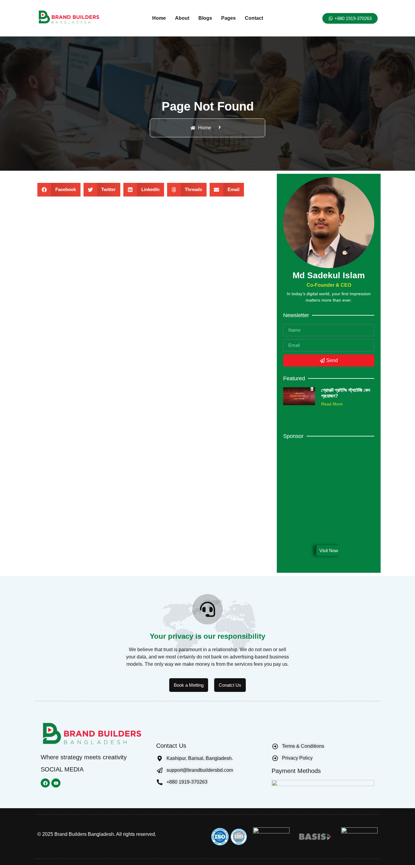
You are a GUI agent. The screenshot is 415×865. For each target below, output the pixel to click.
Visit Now (328, 550)
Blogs (205, 18)
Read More (332, 404)
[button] (59, 190)
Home (159, 18)
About (182, 18)
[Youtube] (55, 783)
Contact (254, 18)
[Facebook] (45, 783)
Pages (228, 18)
